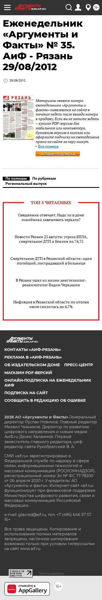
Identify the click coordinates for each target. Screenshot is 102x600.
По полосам (16, 178)
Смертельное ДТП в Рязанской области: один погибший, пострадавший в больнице (51, 260)
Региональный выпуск (26, 183)
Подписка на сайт (26, 392)
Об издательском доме (32, 364)
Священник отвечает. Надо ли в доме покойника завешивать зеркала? (51, 217)
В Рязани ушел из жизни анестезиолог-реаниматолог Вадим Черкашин (51, 282)
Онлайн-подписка (57, 154)
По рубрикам (44, 178)
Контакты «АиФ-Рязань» (32, 349)
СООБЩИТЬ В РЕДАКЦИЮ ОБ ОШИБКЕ (45, 400)
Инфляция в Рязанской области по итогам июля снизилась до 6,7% (51, 304)
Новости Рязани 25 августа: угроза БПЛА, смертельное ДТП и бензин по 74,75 (51, 239)
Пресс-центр (78, 364)
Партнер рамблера (51, 573)
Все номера (48, 146)
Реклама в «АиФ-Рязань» (33, 357)
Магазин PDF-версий (28, 372)
